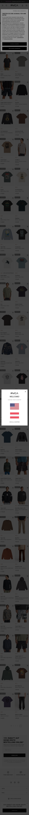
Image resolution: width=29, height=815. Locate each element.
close (25, 391)
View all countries (14, 422)
